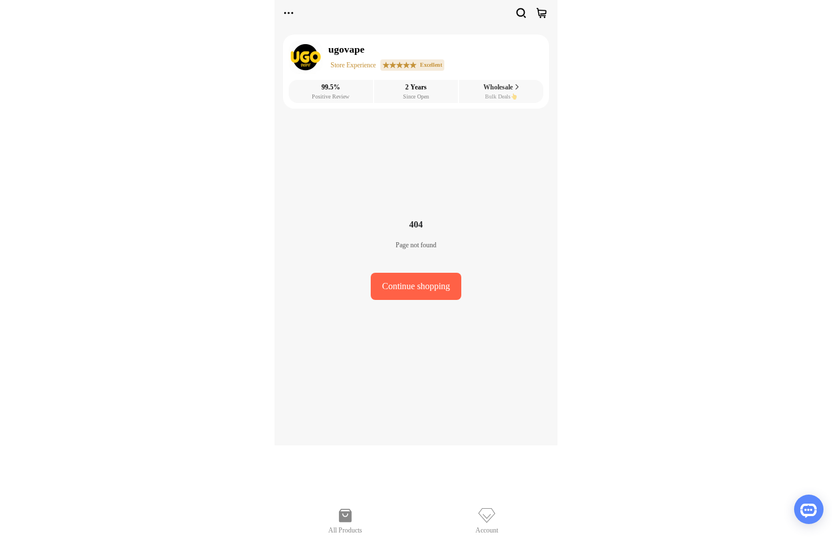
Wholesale (498, 87)
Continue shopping (416, 286)
